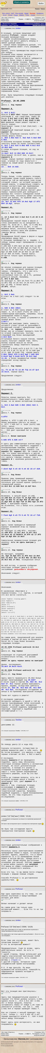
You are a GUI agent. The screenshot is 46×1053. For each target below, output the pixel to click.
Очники (33, 15)
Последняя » (36, 19)
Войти (41, 3)
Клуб (12, 13)
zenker (18, 28)
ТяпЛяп (19, 720)
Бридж (26, 13)
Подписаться (28, 23)
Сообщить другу (39, 23)
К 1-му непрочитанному (39, 19)
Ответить (11, 17)
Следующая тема (36, 1039)
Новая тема (4, 19)
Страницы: (38, 17)
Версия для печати (39, 25)
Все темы (4, 17)
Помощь (43, 8)
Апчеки (10, 15)
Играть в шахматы (21, 2)
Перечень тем (23, 1039)
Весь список (6, 13)
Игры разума (19, 13)
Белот (5, 15)
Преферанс (40, 13)
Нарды (16, 15)
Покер (27, 15)
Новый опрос (5, 20)
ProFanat (19, 810)
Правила (37, 8)
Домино (21, 15)
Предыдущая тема (10, 1039)
